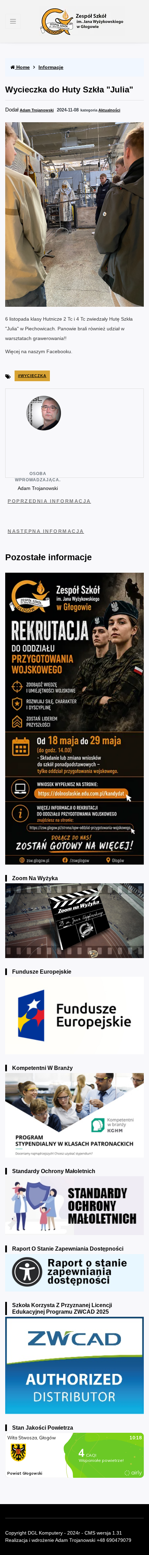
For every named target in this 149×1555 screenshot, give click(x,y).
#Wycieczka (32, 376)
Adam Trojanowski (37, 110)
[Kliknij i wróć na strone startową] (82, 21)
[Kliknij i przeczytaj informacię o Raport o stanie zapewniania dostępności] (74, 1272)
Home (22, 67)
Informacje (50, 67)
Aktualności (109, 110)
